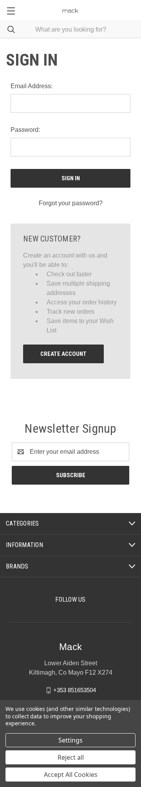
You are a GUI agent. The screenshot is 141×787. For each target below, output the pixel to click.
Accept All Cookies (71, 774)
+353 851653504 (74, 690)
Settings (70, 740)
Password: (25, 129)
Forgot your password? (71, 203)
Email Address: (31, 86)
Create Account (63, 353)
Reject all (71, 757)
